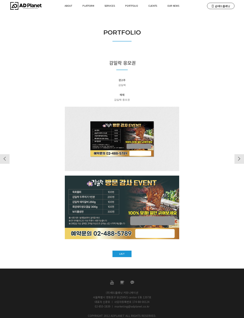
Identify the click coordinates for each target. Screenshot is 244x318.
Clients (152, 5)
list (122, 254)
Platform (88, 5)
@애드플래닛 (222, 6)
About (68, 5)
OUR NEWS (173, 5)
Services (109, 5)
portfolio (131, 5)
